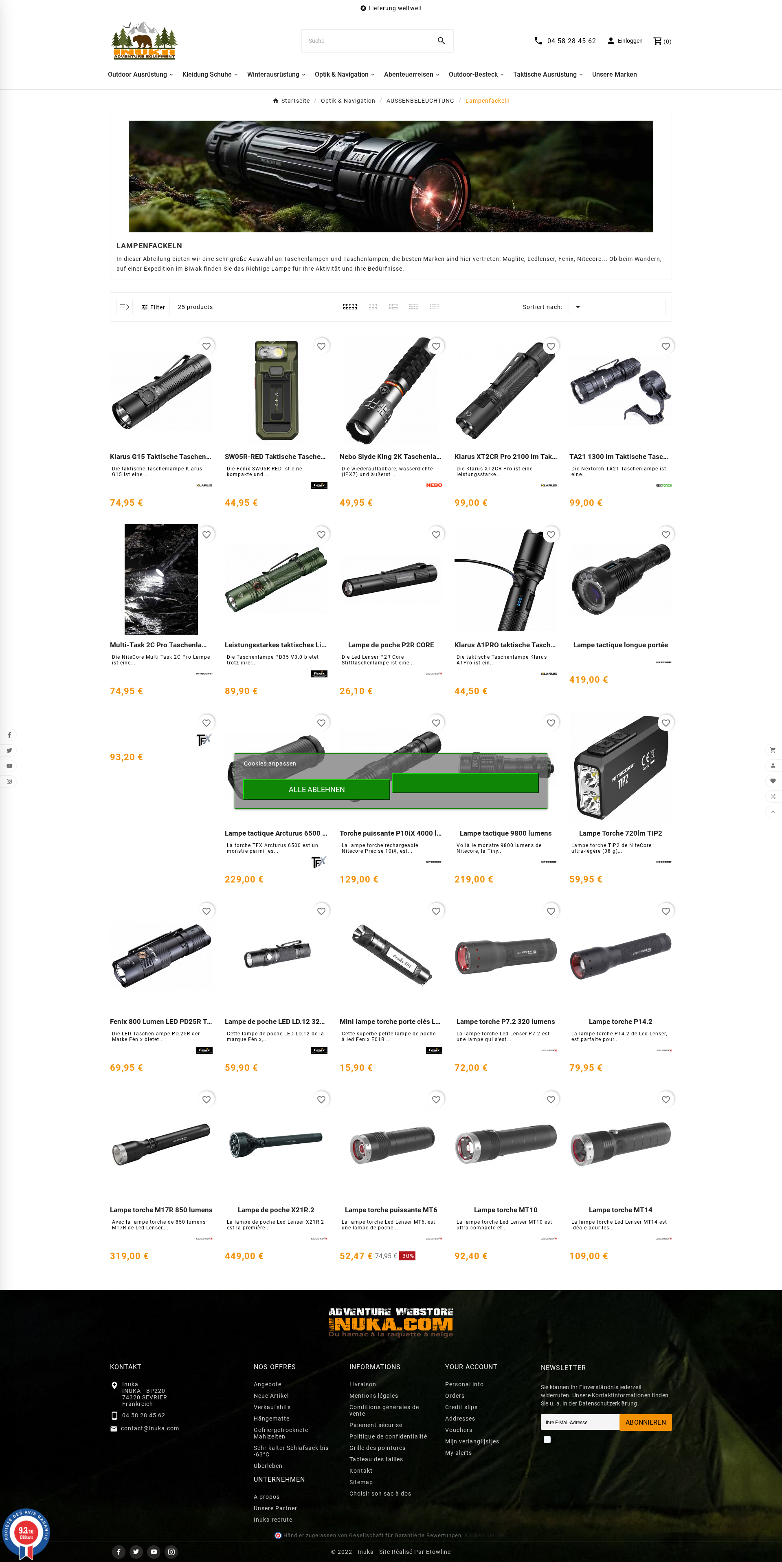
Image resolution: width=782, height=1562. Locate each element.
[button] (153, 307)
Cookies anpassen (270, 763)
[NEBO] (434, 485)
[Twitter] (136, 1552)
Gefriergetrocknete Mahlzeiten (281, 1433)
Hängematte (272, 1418)
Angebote (267, 1384)
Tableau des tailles (376, 1459)
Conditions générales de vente (384, 1410)
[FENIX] (319, 485)
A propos (267, 1497)
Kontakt (361, 1470)
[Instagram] (171, 1552)
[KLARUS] (204, 485)
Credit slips (461, 1407)
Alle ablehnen (317, 789)
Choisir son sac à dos (380, 1493)
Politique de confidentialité (388, 1436)
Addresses (460, 1418)
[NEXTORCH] (664, 485)
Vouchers (458, 1430)
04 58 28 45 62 (143, 1415)
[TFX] (319, 862)
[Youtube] (153, 1552)
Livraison (362, 1384)
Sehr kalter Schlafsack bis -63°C (291, 1451)
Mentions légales (373, 1395)
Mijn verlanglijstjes (472, 1441)
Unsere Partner (275, 1508)
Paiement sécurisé (375, 1425)
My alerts (458, 1452)
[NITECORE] (204, 674)
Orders (455, 1395)
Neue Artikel (271, 1395)
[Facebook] (118, 1552)
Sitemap (361, 1482)
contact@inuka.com (150, 1428)
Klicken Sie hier (485, 1535)
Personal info (464, 1384)
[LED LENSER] (434, 674)
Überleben (268, 1466)
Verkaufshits (272, 1407)
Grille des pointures (377, 1448)
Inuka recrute (273, 1519)
